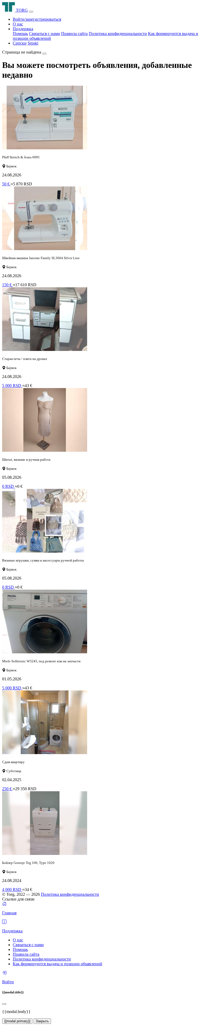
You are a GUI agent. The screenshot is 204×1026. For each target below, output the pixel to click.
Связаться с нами (44, 33)
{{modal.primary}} (17, 1021)
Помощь (20, 33)
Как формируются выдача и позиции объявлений (57, 964)
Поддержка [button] (23, 29)
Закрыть (42, 1021)
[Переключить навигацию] (31, 11)
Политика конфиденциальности (118, 33)
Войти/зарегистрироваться (37, 19)
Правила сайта (74, 33)
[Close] (4, 1004)
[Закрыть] (44, 53)
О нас (18, 24)
